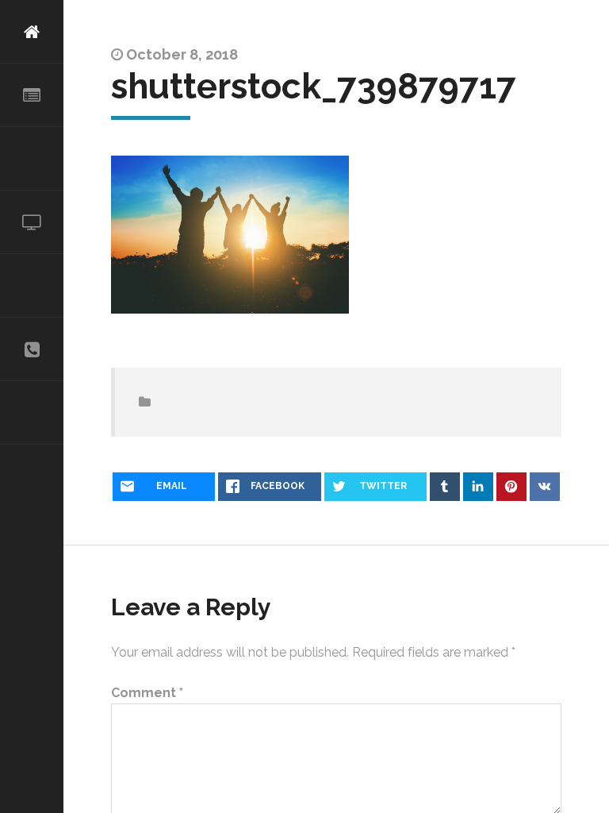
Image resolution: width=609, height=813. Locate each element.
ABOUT (31, 95)
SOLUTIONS (31, 159)
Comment (147, 693)
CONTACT (31, 349)
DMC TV (31, 222)
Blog (31, 413)
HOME (31, 32)
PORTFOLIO (31, 286)
